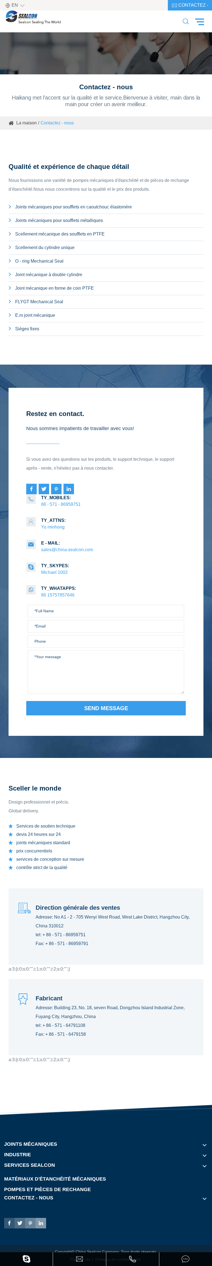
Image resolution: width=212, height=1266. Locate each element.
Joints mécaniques (30, 1144)
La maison (26, 123)
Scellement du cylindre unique (45, 247)
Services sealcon (29, 1165)
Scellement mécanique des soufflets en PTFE (60, 234)
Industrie (17, 1154)
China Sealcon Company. (98, 1251)
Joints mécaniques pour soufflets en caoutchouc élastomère (73, 207)
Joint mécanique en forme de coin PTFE (54, 288)
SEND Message (106, 708)
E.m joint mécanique (35, 315)
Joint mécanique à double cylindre (48, 274)
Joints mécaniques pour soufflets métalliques (59, 220)
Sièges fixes (27, 328)
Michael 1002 (48, 569)
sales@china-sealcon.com (60, 546)
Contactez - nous (190, 6)
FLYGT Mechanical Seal (39, 301)
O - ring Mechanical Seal (39, 261)
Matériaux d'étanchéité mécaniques (55, 1178)
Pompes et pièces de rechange (47, 1189)
